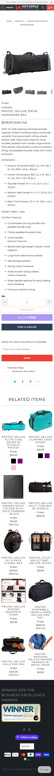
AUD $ (25, 746)
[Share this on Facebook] (22, 381)
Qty (3, 296)
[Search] (43, 7)
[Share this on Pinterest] (30, 381)
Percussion (29, 371)
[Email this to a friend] (38, 381)
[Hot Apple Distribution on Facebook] (24, 730)
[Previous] (3, 55)
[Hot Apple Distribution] (27, 7)
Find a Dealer (27, 327)
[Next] (50, 55)
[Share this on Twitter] (15, 381)
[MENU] (1, 7)
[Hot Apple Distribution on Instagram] (29, 730)
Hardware (17, 371)
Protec (5, 103)
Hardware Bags (16, 368)
